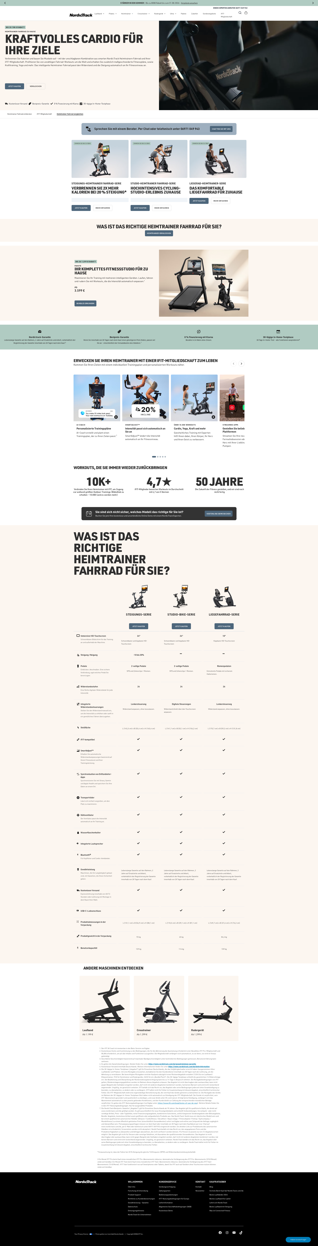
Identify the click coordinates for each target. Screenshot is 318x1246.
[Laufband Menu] (103, 13)
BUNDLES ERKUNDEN (85, 303)
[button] (240, 13)
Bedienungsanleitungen (168, 1195)
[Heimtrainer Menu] (132, 13)
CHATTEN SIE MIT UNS (221, 129)
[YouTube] (234, 1232)
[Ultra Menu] (175, 13)
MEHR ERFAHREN (103, 208)
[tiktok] (240, 1232)
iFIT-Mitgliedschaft (226, 15)
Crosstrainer (142, 14)
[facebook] (220, 1232)
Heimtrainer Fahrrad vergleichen (70, 114)
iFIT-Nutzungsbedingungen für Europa (174, 1199)
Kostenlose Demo (166, 1210)
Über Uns (131, 1187)
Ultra (172, 14)
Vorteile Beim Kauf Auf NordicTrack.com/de (226, 1191)
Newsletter (200, 1191)
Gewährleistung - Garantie (138, 1203)
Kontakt (199, 1187)
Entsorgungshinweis (136, 1210)
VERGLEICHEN (36, 86)
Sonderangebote (209, 14)
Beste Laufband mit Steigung (220, 1207)
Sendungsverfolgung (167, 1187)
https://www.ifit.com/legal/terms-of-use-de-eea (177, 1103)
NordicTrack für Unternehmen (139, 1214)
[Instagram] (227, 1232)
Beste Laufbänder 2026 (218, 1195)
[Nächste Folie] (313, 3)
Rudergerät (158, 14)
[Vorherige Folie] (5, 3)
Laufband (98, 14)
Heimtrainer (126, 14)
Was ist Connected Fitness (219, 1210)
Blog (211, 1187)
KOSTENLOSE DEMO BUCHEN (219, 514)
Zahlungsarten (164, 1191)
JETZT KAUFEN (14, 86)
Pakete (183, 14)
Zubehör (194, 14)
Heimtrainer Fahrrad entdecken (19, 114)
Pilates (111, 14)
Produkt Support (134, 1195)
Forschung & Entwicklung (138, 1191)
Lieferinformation (166, 1203)
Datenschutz (133, 1207)
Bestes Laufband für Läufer (220, 1199)
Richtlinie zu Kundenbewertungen (141, 1199)
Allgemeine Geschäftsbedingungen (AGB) (175, 1207)
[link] (81, 15)
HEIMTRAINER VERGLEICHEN (159, 233)
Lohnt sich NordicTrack (218, 1203)
